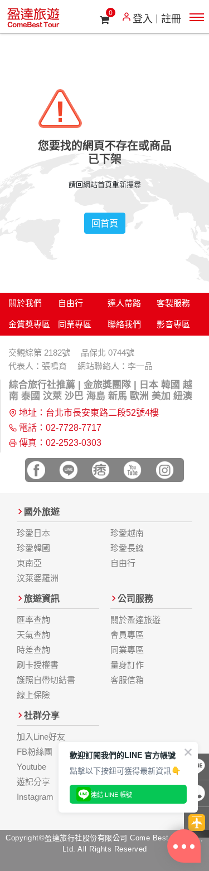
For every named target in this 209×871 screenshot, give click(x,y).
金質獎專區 (29, 324)
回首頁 (104, 223)
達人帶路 (124, 303)
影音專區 (173, 324)
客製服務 (173, 303)
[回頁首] (196, 822)
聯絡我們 (124, 324)
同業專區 (74, 324)
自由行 (70, 303)
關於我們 (25, 303)
